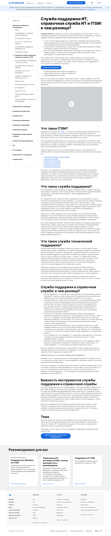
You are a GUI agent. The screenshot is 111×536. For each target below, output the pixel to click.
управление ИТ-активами (52, 161)
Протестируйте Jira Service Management (56, 436)
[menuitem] (49, 3)
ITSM (62, 131)
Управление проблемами (52, 165)
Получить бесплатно (75, 3)
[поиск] (92, 2)
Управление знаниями (51, 159)
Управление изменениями (52, 167)
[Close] (108, 7)
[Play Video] (71, 104)
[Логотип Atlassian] (16, 3)
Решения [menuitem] (40, 3)
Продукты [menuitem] (29, 3)
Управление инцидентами (52, 163)
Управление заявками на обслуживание (57, 157)
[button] (49, 3)
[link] (99, 2)
